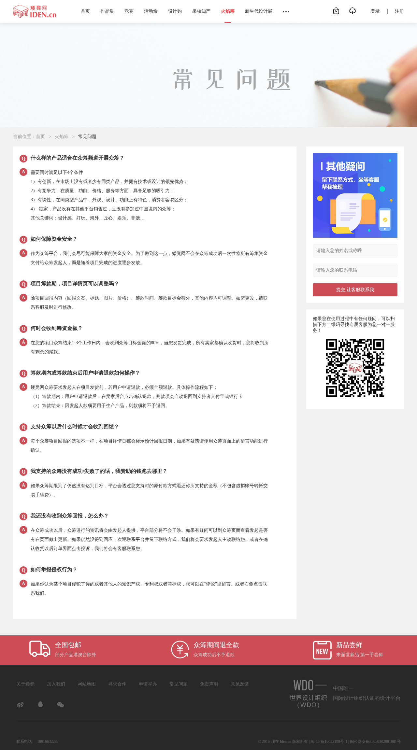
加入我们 (56, 684)
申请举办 (148, 684)
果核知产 (201, 11)
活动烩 (151, 11)
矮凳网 (34, 11)
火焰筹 (228, 11)
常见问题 (178, 684)
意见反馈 (240, 684)
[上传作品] (352, 8)
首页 (85, 11)
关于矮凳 (25, 684)
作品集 (107, 11)
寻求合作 (117, 684)
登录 (375, 11)
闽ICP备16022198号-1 (328, 741)
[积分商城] (336, 8)
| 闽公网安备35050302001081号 (374, 741)
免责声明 (209, 684)
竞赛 (129, 11)
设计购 (175, 11)
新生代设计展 (258, 11)
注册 (399, 11)
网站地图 (87, 684)
